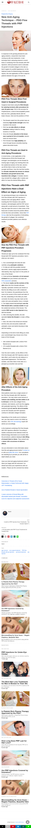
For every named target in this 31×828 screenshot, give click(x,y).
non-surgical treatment (14, 550)
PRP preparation (7, 281)
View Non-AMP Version (19, 822)
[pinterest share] (8, 537)
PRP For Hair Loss (6, 678)
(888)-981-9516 (13, 452)
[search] (28, 2)
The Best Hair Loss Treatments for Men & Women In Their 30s (15, 683)
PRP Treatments (12, 10)
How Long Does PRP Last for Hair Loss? (14, 742)
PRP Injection (5, 648)
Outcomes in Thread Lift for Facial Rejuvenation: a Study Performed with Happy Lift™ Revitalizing (15, 483)
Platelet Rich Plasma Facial (9, 796)
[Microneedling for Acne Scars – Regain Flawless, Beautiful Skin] (15, 625)
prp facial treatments (21, 552)
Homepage (4, 10)
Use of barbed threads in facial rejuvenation (15, 490)
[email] (7, 826)
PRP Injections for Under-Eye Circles (14, 653)
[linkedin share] (11, 537)
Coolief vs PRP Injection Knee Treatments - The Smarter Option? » (16, 522)
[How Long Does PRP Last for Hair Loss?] (15, 728)
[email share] (5, 537)
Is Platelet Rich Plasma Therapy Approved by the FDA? (15, 712)
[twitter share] (2, 537)
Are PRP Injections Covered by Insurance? (15, 771)
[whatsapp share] (14, 537)
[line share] (17, 537)
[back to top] (27, 822)
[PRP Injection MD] (15, 2)
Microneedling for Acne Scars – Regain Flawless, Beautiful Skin (15, 801)
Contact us (26, 450)
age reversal (5, 550)
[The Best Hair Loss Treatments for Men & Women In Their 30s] (15, 669)
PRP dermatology (16, 421)
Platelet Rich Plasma (7, 14)
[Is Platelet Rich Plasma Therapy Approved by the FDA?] (15, 571)
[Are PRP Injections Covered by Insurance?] (15, 598)
